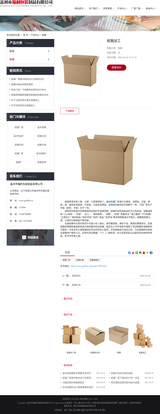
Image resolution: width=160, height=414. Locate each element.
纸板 (11, 51)
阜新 (95, 410)
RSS (90, 399)
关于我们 (93, 8)
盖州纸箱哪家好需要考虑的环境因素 (80, 373)
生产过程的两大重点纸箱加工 (25, 100)
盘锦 (83, 410)
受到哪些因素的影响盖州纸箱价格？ (128, 382)
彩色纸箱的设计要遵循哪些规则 (77, 387)
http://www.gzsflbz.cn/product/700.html (89, 266)
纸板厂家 (19, 127)
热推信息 (66, 399)
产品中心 (121, 8)
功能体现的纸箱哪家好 (73, 382)
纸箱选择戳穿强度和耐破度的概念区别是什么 (31, 95)
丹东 (100, 410)
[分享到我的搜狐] (144, 253)
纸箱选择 (41, 162)
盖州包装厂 (19, 136)
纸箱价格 (41, 145)
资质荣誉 (107, 8)
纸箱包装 (19, 145)
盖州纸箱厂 (41, 153)
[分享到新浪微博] (133, 253)
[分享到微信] (136, 253)
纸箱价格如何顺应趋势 (22, 84)
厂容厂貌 (136, 8)
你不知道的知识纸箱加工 (23, 105)
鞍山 (104, 410)
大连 (87, 410)
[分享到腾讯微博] (147, 253)
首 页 (25, 35)
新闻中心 (150, 8)
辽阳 (74, 410)
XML (95, 399)
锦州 (91, 410)
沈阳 (70, 410)
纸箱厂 (19, 162)
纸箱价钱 (41, 136)
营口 (66, 410)
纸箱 (44, 35)
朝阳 (78, 410)
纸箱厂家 (19, 153)
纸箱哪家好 (94, 260)
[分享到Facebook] (151, 253)
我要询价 (117, 67)
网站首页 (79, 8)
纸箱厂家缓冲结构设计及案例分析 (27, 79)
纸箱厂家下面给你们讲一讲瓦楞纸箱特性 (130, 378)
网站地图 (84, 399)
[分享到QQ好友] (140, 253)
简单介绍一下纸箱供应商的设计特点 (28, 90)
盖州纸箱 (41, 127)
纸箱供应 (76, 276)
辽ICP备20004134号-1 (83, 403)
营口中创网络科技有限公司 (84, 406)
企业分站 (75, 399)
